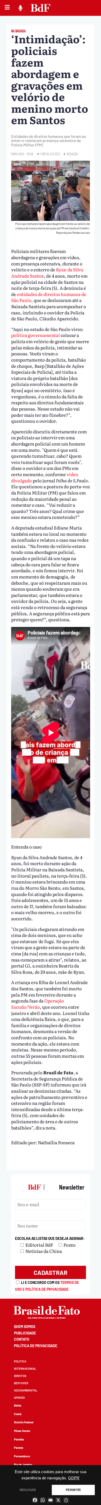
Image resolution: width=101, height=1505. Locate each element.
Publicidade (25, 1333)
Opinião (19, 1397)
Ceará (17, 1414)
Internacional (25, 1368)
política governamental (35, 335)
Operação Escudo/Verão (37, 1003)
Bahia (17, 1405)
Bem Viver (21, 1383)
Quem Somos (24, 1326)
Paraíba (19, 1439)
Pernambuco (22, 1456)
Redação (72, 154)
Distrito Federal (23, 1422)
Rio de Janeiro (23, 1464)
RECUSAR (28, 1490)
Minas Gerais (22, 1430)
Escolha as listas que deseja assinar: (50, 1238)
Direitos (20, 1375)
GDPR (74, 1478)
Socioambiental (25, 1390)
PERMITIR (73, 1490)
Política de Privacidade (35, 1346)
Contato (21, 1339)
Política (20, 1361)
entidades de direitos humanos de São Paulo (48, 297)
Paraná (18, 1447)
